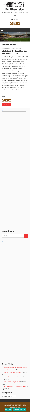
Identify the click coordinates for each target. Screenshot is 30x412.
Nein (10, 409)
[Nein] (28, 407)
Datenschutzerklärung (19, 409)
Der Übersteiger (15, 9)
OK (6, 409)
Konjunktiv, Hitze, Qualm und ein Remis (15, 386)
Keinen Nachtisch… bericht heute (13, 377)
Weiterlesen (6, 104)
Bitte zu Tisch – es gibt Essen (12, 382)
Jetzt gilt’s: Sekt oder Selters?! (12, 372)
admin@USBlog (17, 48)
